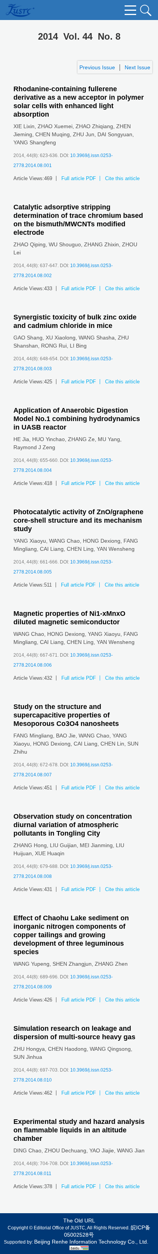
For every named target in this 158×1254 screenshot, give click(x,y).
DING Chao (27, 1150)
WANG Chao (64, 541)
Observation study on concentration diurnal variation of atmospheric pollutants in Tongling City (72, 825)
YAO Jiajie (101, 1150)
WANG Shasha (97, 337)
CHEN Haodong (67, 1049)
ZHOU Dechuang (65, 1150)
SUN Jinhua (27, 1057)
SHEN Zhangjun (72, 964)
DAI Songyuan (114, 134)
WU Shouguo (65, 244)
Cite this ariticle (122, 178)
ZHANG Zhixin (101, 244)
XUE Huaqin (49, 853)
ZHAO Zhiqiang (94, 126)
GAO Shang (28, 337)
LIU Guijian (63, 845)
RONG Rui (54, 346)
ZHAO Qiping (29, 244)
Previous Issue (97, 67)
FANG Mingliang (33, 735)
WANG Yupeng (31, 964)
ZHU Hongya (29, 1049)
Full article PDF (78, 178)
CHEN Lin (112, 744)
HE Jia (21, 439)
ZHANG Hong (30, 845)
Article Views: (28, 178)
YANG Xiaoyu (29, 541)
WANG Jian (131, 1150)
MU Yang (109, 439)
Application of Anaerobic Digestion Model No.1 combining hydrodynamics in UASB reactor (76, 418)
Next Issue (137, 67)
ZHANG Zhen (111, 964)
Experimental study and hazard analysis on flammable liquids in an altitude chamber (79, 1130)
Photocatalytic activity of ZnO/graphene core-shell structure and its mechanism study (78, 520)
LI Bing (78, 346)
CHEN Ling (80, 549)
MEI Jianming (96, 845)
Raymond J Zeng (34, 447)
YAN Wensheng (116, 549)
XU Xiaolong (61, 337)
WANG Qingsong (110, 1049)
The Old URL (79, 1220)
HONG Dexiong (101, 541)
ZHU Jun (83, 134)
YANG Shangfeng (34, 142)
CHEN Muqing (52, 134)
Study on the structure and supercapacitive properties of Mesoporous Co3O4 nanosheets (66, 715)
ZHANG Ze (81, 439)
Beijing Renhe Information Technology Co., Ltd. (91, 1242)
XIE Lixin (24, 126)
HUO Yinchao (48, 439)
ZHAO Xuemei (55, 126)
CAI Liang (52, 549)
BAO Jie (66, 735)
